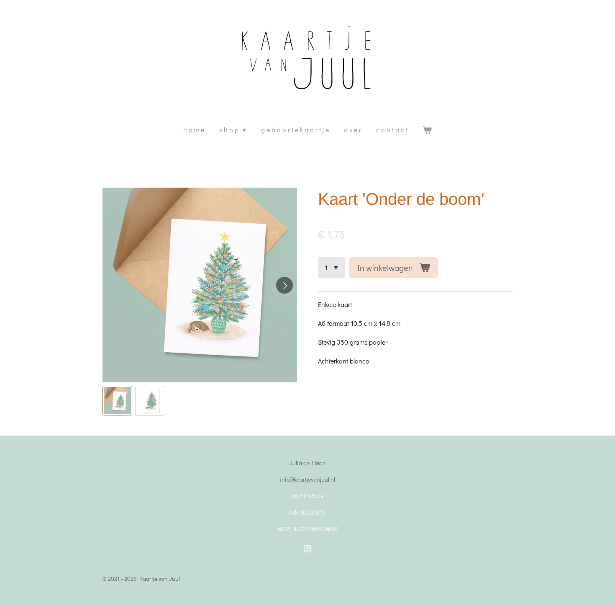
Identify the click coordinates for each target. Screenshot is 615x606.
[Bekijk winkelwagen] (427, 130)
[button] (117, 400)
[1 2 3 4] (331, 267)
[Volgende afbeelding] (284, 285)
